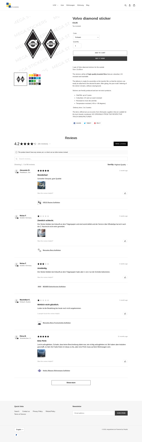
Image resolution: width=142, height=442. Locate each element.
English (18, 429)
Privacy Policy (38, 411)
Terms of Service (20, 414)
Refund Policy (50, 411)
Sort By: (111, 164)
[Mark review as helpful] (125, 193)
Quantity (76, 42)
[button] (50, 144)
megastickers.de (111, 429)
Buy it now (100, 58)
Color (75, 33)
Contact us (26, 411)
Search (16, 411)
